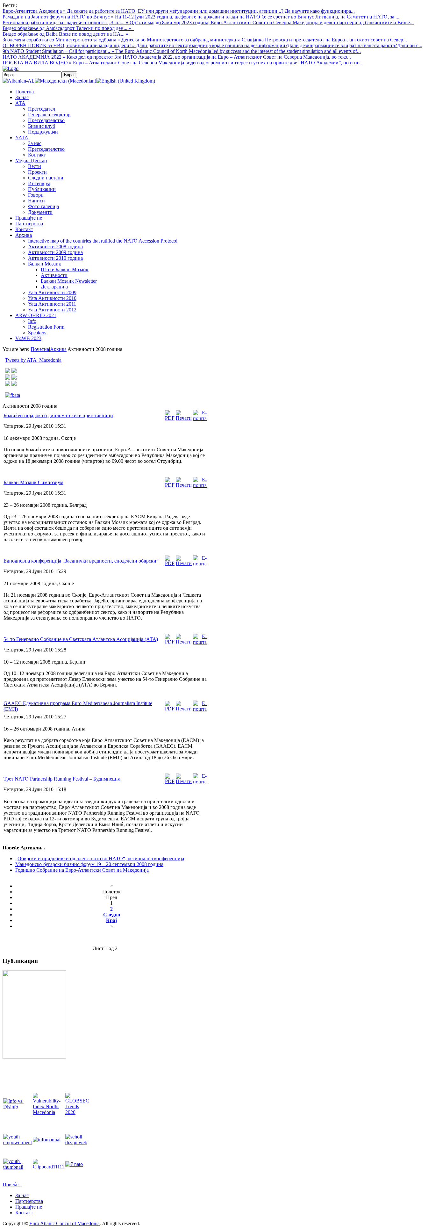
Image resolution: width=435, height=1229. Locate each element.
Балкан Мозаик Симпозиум (33, 482)
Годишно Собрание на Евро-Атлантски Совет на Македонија (82, 870)
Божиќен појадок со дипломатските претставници (58, 415)
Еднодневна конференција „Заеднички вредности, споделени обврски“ (81, 561)
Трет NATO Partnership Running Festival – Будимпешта (62, 779)
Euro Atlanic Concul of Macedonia (64, 1223)
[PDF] (170, 418)
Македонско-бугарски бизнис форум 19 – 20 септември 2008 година (89, 864)
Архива (58, 349)
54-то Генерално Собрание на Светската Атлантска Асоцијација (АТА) (81, 639)
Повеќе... (12, 1184)
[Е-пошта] (200, 418)
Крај (111, 920)
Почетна (40, 349)
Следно (111, 914)
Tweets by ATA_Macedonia (33, 360)
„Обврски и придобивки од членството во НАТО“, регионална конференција (99, 858)
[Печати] (184, 418)
